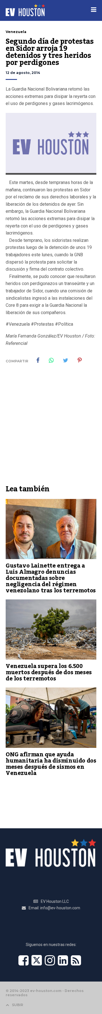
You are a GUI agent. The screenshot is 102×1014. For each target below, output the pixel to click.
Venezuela (16, 32)
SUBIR (17, 1005)
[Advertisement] (51, 428)
